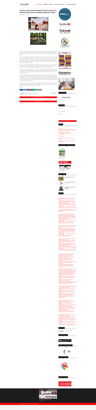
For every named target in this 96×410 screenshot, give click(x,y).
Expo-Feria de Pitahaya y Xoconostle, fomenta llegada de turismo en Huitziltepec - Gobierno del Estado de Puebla (67, 226)
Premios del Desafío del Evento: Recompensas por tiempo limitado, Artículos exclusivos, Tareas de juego (67, 130)
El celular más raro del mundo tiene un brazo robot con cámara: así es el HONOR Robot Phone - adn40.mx (67, 216)
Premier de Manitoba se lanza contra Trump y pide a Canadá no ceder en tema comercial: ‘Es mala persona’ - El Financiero (67, 204)
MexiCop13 (60, 128)
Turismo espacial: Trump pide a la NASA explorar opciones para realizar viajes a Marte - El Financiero (66, 229)
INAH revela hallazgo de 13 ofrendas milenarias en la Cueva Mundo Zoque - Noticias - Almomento (67, 215)
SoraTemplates (25, 403)
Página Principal (22, 8)
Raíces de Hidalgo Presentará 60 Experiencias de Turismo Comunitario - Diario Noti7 (66, 235)
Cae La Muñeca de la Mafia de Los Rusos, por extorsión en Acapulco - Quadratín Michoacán (65, 311)
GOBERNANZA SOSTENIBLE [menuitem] (48, 4)
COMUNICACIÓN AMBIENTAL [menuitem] (71, 4)
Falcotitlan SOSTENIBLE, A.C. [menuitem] (59, 4)
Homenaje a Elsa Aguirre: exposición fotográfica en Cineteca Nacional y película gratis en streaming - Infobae (66, 277)
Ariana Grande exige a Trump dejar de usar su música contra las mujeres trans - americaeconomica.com (67, 324)
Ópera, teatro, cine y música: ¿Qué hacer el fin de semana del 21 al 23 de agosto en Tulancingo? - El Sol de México (67, 322)
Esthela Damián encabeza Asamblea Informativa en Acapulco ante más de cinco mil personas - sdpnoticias (66, 303)
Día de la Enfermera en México (69, 182)
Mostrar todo (61, 141)
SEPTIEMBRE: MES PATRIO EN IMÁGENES (69, 188)
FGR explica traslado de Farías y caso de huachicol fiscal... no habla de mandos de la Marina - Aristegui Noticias (66, 199)
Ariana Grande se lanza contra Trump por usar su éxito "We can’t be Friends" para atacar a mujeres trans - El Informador (67, 319)
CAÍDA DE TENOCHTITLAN (69, 177)
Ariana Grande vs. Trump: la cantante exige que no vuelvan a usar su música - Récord (66, 317)
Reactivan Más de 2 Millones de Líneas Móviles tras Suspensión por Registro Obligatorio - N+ (66, 294)
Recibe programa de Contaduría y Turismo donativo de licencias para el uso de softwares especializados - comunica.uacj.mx (67, 231)
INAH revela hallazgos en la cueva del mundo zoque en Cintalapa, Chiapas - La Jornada (67, 239)
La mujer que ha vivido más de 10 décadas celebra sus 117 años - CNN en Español (67, 218)
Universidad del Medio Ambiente (63, 132)
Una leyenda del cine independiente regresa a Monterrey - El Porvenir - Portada (65, 280)
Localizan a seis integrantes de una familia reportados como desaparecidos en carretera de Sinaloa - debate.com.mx (67, 210)
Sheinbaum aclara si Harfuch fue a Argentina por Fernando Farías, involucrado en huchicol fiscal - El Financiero (66, 291)
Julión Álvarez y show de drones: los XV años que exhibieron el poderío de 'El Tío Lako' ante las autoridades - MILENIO (66, 296)
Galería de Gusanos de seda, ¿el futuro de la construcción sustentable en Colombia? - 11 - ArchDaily (65, 259)
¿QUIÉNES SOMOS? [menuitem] (39, 4)
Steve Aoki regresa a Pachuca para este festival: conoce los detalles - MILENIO (66, 315)
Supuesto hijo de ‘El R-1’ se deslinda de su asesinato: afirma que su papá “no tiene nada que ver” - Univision (67, 207)
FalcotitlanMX (22, 14)
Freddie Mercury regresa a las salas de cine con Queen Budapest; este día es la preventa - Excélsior (67, 269)
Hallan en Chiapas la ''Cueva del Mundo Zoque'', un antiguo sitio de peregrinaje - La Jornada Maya (66, 222)
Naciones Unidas (61, 136)
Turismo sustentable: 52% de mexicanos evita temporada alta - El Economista (65, 257)
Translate (62, 331)
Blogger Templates (36, 403)
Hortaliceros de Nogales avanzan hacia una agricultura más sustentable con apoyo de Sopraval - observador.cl (67, 262)
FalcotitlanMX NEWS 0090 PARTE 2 (45, 399)
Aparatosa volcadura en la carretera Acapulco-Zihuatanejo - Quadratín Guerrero (66, 301)
